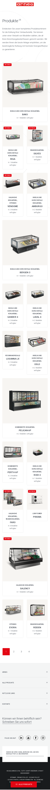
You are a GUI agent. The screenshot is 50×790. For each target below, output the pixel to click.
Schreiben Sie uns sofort (17, 721)
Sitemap (13, 777)
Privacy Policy (22, 777)
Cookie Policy (34, 777)
